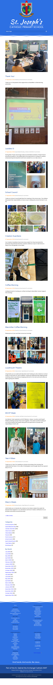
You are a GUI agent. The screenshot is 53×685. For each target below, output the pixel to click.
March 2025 (8, 583)
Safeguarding (15, 652)
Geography (15, 643)
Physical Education (15, 646)
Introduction (15, 609)
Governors (15, 620)
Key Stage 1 (37, 622)
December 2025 (9, 566)
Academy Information (15, 611)
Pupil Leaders (15, 621)
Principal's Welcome (15, 618)
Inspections (37, 608)
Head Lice (15, 659)
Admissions (37, 607)
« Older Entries (9, 515)
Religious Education (15, 647)
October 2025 (8, 570)
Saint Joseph (15, 628)
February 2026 (9, 562)
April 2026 (7, 558)
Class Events (18, 371)
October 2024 (8, 593)
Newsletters (37, 633)
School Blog (37, 638)
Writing (15, 634)
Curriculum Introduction (38, 620)
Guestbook (37, 642)
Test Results (37, 610)
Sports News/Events (10, 541)
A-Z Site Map (37, 645)
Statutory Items (38, 616)
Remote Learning (37, 624)
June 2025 (7, 576)
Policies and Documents (38, 606)
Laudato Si (9, 149)
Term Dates (37, 636)
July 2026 (7, 551)
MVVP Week (10, 413)
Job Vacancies (38, 637)
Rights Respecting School (15, 613)
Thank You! (9, 76)
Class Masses (18, 461)
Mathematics (15, 637)
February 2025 (9, 585)
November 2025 (9, 568)
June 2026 (7, 554)
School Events (22, 79)
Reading (15, 633)
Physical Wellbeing (15, 654)
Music (15, 645)
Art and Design (15, 639)
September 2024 (9, 595)
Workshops (8, 545)
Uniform (37, 615)
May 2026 (7, 556)
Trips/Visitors (24, 371)
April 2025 (7, 581)
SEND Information (37, 611)
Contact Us (37, 641)
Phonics (15, 636)
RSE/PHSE (15, 648)
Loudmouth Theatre (13, 368)
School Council (11, 192)
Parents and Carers (15, 622)
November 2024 (9, 591)
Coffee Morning (11, 285)
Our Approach (15, 653)
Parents (17, 79)
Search (37, 648)
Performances (9, 537)
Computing (15, 640)
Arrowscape (34, 676)
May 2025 (7, 578)
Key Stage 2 (37, 623)
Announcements (9, 524)
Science (15, 638)
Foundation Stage (37, 621)
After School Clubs (38, 625)
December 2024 (9, 589)
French (15, 642)
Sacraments (15, 629)
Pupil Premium (38, 612)
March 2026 (8, 560)
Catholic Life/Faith (29, 152)
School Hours (15, 614)
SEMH (15, 655)
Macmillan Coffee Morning (16, 327)
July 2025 (7, 574)
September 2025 (9, 572)
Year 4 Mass (10, 458)
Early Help (15, 656)
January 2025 (8, 587)
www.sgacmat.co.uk (28, 671)
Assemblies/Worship (19, 152)
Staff (15, 619)
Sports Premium (37, 613)
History (15, 644)
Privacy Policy (38, 646)
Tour (15, 612)
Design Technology (15, 641)
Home (15, 605)
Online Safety (15, 658)
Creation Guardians (13, 236)
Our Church (15, 627)
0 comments (29, 79)
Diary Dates (37, 634)
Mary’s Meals (10, 502)
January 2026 (8, 564)
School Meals (38, 614)
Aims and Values (15, 610)
